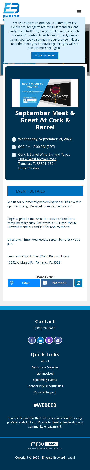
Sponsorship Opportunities (45, 386)
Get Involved (45, 374)
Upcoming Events (45, 380)
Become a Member (45, 367)
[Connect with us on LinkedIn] (40, 340)
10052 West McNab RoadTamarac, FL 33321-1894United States (37, 163)
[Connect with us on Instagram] (49, 340)
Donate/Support (45, 392)
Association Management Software (45, 448)
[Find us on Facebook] (32, 340)
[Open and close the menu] (53, 12)
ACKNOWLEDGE (44, 55)
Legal (71, 457)
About (45, 361)
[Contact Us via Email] (58, 340)
